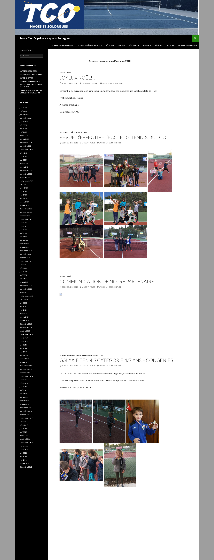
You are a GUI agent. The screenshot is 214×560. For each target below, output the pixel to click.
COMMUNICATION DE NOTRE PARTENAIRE (107, 281)
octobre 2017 (25, 414)
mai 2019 (23, 348)
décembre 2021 (26, 251)
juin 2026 (23, 108)
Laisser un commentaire (113, 83)
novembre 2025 (26, 118)
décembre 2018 (26, 366)
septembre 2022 (26, 219)
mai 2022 (23, 233)
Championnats (67, 355)
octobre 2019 (25, 331)
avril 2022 (23, 237)
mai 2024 (23, 160)
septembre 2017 (26, 418)
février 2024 (24, 167)
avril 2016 (23, 460)
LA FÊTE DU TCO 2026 (28, 71)
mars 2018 (24, 397)
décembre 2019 (26, 324)
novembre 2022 (26, 212)
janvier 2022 (24, 247)
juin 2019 (23, 345)
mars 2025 (24, 135)
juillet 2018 (24, 383)
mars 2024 (24, 163)
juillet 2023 (24, 188)
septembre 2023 (26, 181)
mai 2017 (23, 432)
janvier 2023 (24, 205)
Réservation (134, 45)
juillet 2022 (24, 226)
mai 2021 (23, 275)
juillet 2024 (24, 153)
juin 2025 (23, 125)
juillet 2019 (24, 341)
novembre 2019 (26, 327)
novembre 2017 (26, 411)
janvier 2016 (24, 463)
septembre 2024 (26, 149)
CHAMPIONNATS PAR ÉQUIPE (63, 45)
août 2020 (24, 299)
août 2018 (24, 380)
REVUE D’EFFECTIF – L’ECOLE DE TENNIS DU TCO (113, 137)
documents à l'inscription (73, 132)
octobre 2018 (25, 373)
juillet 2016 (24, 449)
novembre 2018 (26, 369)
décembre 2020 (26, 285)
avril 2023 (23, 195)
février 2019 (24, 359)
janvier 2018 (24, 404)
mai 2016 (23, 456)
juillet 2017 (24, 425)
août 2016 (24, 446)
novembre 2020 (26, 289)
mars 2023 (24, 198)
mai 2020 (23, 306)
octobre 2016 (25, 439)
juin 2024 (23, 156)
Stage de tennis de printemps (31, 74)
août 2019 (24, 338)
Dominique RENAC (90, 83)
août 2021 (24, 265)
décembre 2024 (26, 142)
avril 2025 (23, 132)
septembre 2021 (26, 261)
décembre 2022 (26, 209)
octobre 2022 (25, 216)
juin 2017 (23, 428)
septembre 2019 (26, 334)
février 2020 (24, 317)
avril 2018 (23, 394)
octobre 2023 (25, 177)
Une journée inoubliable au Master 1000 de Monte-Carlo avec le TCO (31, 84)
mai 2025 (23, 128)
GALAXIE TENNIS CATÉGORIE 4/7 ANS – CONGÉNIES (116, 360)
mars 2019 (24, 355)
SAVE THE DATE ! (26, 78)
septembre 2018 (26, 376)
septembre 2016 (26, 442)
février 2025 (24, 139)
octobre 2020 (25, 292)
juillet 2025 (24, 121)
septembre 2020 (26, 296)
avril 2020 (23, 310)
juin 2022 (23, 230)
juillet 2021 (24, 268)
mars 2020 (24, 313)
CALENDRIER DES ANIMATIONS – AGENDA (181, 45)
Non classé (65, 73)
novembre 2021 (26, 254)
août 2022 (24, 223)
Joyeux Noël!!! (77, 78)
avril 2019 (23, 352)
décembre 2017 (26, 408)
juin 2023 (23, 191)
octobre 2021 (25, 258)
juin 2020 (23, 303)
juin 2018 (23, 387)
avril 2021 (23, 278)
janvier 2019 (24, 362)
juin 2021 (23, 271)
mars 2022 (24, 240)
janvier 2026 (24, 115)
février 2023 (24, 202)
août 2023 (24, 184)
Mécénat (158, 45)
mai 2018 (23, 390)
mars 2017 (24, 435)
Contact (147, 45)
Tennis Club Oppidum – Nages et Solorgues (45, 38)
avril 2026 (23, 111)
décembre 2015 (26, 467)
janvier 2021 (24, 282)
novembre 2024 (26, 146)
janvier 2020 (24, 320)
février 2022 (24, 244)
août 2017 (24, 421)
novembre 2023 (26, 174)
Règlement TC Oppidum (115, 45)
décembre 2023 (26, 170)
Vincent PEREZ (88, 143)
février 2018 (24, 401)
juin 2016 (23, 453)
